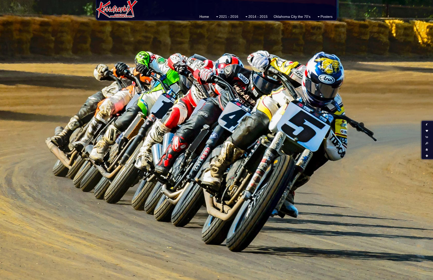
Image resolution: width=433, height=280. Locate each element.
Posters (326, 17)
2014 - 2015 (258, 17)
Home (204, 17)
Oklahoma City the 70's (292, 17)
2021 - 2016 (228, 17)
